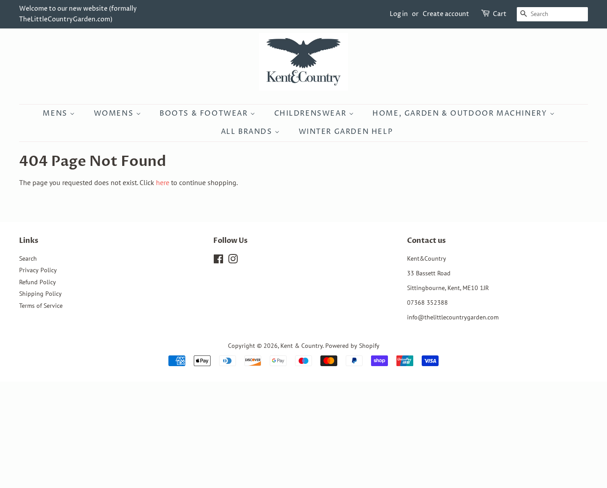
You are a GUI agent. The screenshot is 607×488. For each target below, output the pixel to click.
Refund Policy (37, 282)
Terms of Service (41, 306)
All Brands (248, 132)
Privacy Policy (38, 270)
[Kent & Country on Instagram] (233, 261)
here (162, 182)
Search (28, 258)
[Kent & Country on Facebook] (218, 261)
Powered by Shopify (352, 346)
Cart (500, 14)
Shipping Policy (40, 294)
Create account (446, 14)
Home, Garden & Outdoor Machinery (461, 113)
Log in (399, 14)
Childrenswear (311, 113)
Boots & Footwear (205, 113)
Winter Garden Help (346, 132)
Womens (115, 113)
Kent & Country (301, 346)
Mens (56, 113)
